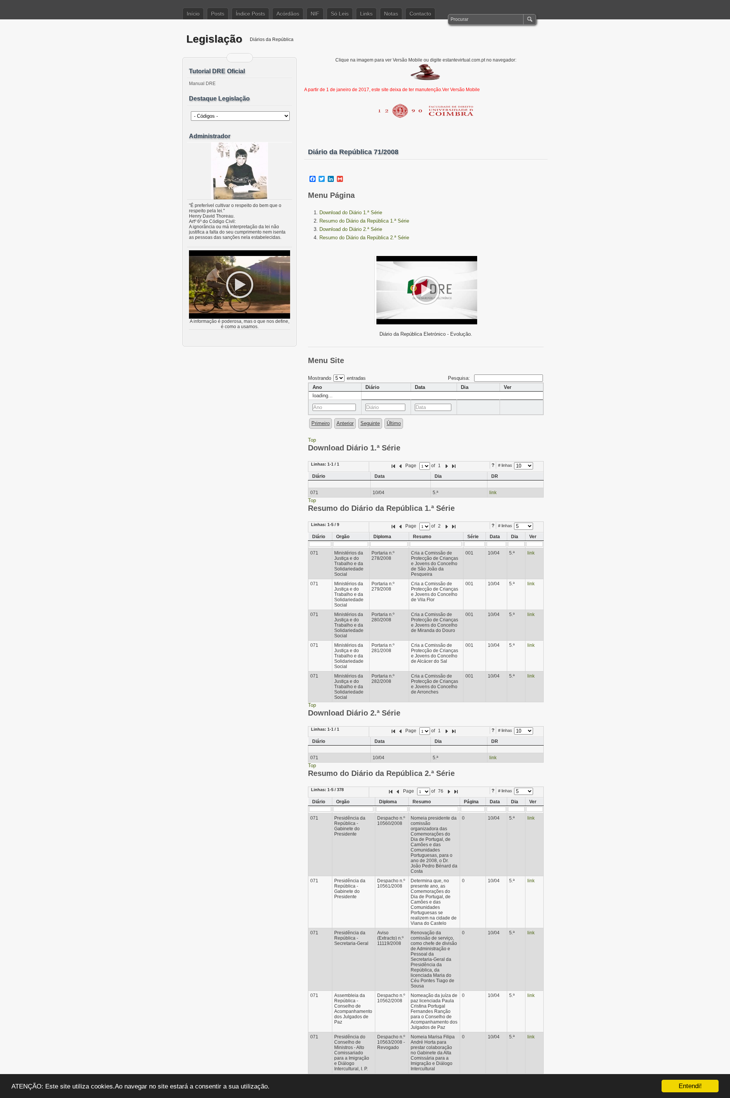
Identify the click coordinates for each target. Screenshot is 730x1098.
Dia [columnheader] (464, 387)
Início (193, 14)
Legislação (214, 39)
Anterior (345, 423)
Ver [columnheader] (507, 387)
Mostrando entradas (337, 378)
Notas (391, 14)
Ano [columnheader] (317, 387)
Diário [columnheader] (372, 387)
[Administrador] (239, 170)
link (493, 492)
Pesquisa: (459, 378)
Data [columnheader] (420, 387)
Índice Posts (250, 14)
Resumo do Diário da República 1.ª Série (364, 221)
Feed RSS (235, 58)
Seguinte (370, 423)
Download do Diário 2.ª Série (350, 229)
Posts (217, 14)
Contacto (420, 14)
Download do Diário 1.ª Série (350, 212)
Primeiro (320, 423)
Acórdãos (287, 14)
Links (366, 14)
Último (394, 423)
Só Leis (340, 14)
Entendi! (690, 1086)
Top (312, 440)
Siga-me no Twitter (244, 58)
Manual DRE (202, 83)
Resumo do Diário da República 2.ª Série (364, 237)
